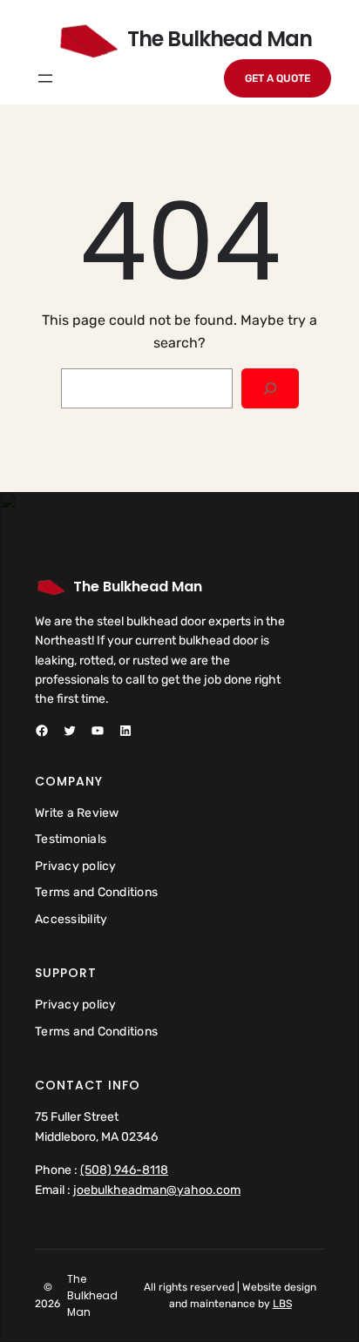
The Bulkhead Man (137, 587)
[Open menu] (45, 78)
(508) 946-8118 (124, 1170)
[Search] (269, 388)
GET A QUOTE (277, 78)
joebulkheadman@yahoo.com (156, 1190)
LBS (282, 1304)
